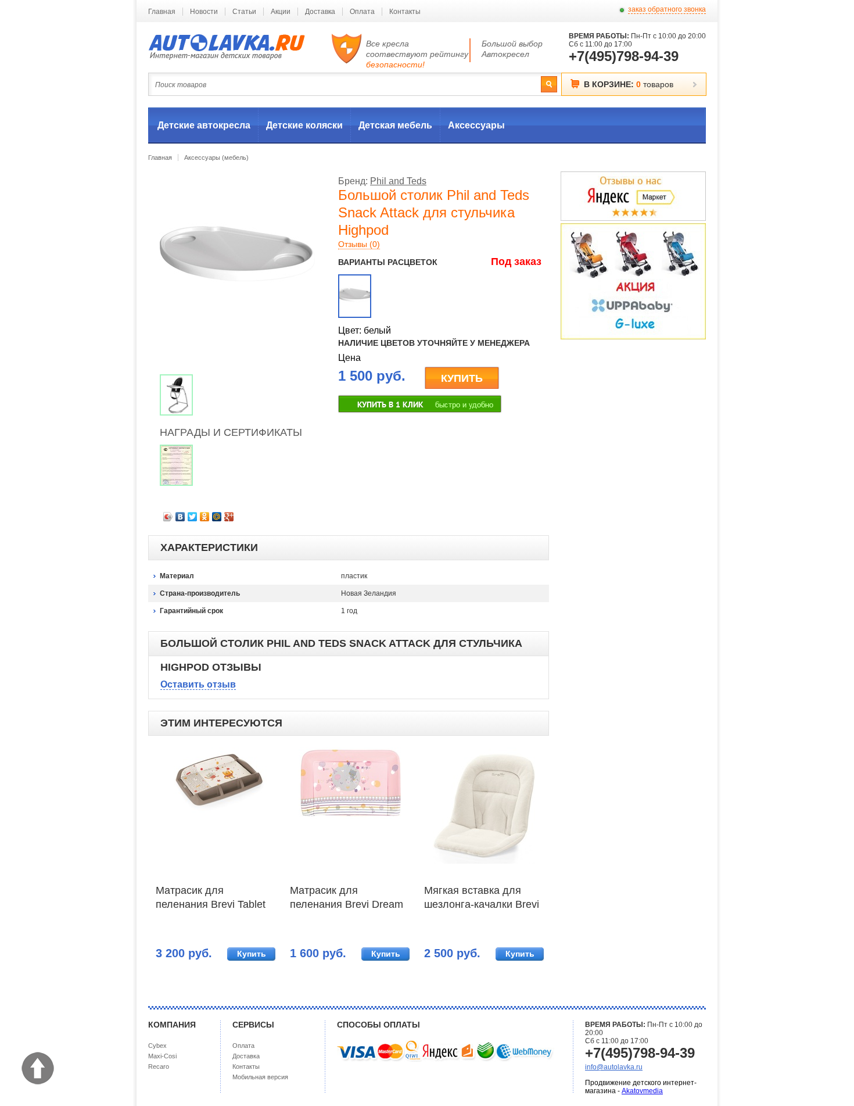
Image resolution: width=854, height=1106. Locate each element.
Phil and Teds (398, 181)
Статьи (244, 12)
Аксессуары (476, 125)
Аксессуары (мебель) (216, 157)
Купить (251, 953)
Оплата (362, 12)
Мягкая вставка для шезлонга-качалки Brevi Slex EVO (481, 898)
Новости (204, 12)
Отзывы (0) (359, 244)
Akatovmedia (642, 1091)
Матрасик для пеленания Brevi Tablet (210, 897)
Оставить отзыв (198, 684)
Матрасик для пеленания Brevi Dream (346, 897)
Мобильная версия (260, 1076)
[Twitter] (192, 516)
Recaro (158, 1066)
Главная (161, 12)
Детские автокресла (203, 125)
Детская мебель (395, 125)
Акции (280, 12)
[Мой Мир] (217, 516)
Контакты (405, 12)
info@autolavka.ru (614, 1067)
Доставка (320, 12)
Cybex (157, 1045)
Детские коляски (304, 125)
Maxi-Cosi (162, 1056)
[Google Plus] (229, 516)
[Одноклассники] (205, 516)
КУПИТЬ (462, 378)
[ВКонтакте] (180, 516)
